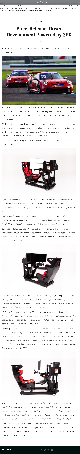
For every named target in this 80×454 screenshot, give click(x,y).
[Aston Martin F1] (40, 2)
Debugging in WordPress (28, 8)
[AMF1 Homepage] (21, 450)
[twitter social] (45, 449)
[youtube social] (52, 449)
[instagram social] (41, 450)
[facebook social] (48, 449)
